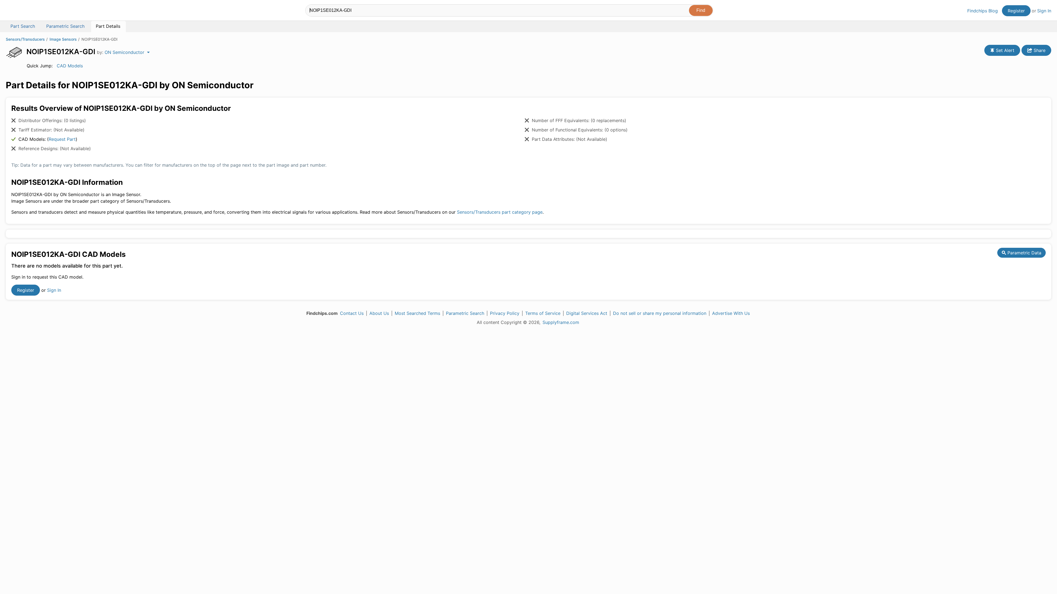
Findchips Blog (982, 10)
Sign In (1044, 10)
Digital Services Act (586, 313)
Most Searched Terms (417, 313)
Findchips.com (24, 11)
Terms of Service (542, 313)
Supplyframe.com (561, 322)
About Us (379, 313)
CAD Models (70, 65)
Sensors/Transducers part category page (500, 212)
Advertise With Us (731, 313)
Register (1016, 10)
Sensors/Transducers (25, 39)
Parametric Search (465, 313)
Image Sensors (63, 39)
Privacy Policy (504, 313)
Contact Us (352, 313)
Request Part (62, 139)
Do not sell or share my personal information (659, 313)
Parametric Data (1023, 252)
